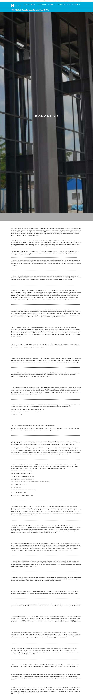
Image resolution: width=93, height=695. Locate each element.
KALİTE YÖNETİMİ (41, 4)
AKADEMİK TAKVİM (61, 4)
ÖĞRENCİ (68, 4)
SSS (79, 4)
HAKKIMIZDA (26, 4)
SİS (54, 4)
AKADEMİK (74, 4)
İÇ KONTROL (49, 4)
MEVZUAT (33, 4)
